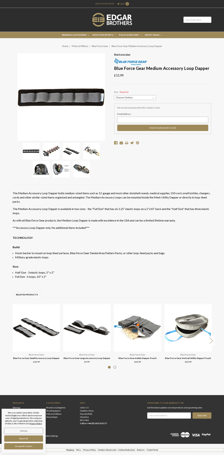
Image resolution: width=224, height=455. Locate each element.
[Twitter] (132, 143)
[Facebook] (116, 143)
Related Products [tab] (27, 294)
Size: (121, 92)
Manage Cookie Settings (47, 436)
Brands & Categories (74, 35)
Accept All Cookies (23, 446)
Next (211, 340)
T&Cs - (79, 450)
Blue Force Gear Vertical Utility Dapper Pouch (188, 358)
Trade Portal (152, 450)
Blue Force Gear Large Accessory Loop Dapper (87, 358)
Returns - (142, 450)
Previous (12, 340)
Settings (23, 430)
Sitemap (16, 407)
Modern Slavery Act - (108, 450)
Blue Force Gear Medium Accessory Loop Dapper (137, 46)
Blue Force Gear (100, 46)
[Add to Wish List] (56, 313)
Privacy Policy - (90, 450)
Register (109, 3)
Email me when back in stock (163, 127)
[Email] (121, 143)
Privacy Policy (35, 423)
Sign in (98, 3)
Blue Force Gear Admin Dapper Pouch (137, 358)
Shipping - (71, 450)
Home (65, 46)
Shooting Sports (102, 35)
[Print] (126, 143)
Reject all (23, 438)
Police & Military (129, 35)
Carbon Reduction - (127, 450)
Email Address (124, 114)
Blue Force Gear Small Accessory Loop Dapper (36, 358)
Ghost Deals (152, 35)
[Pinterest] (137, 143)
